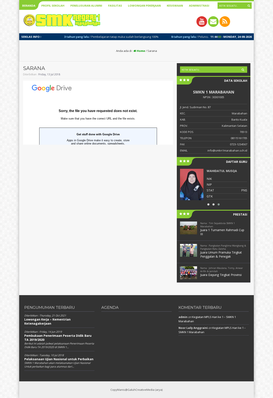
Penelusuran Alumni (86, 5)
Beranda (28, 5)
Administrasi (199, 5)
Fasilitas (115, 5)
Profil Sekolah (52, 5)
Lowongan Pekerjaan (144, 5)
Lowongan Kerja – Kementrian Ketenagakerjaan (47, 321)
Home (140, 51)
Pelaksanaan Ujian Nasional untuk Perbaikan (58, 359)
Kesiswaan (175, 5)
